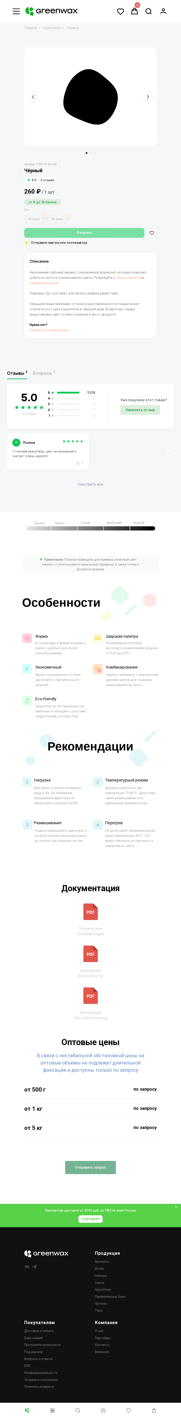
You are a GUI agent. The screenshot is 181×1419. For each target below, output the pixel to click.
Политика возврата (39, 1387)
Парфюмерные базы (110, 1297)
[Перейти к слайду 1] (86, 153)
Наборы (101, 1276)
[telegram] (34, 1266)
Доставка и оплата (38, 1331)
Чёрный (73, 28)
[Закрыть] (176, 1207)
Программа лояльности (42, 1345)
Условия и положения (40, 1380)
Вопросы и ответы (38, 1359)
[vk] (27, 1266)
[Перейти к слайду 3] (94, 153)
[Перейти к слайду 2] (90, 153)
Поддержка (33, 1352)
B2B (27, 1366)
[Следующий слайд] (147, 96)
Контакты (102, 1345)
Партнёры (102, 1338)
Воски (99, 1269)
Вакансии (102, 1352)
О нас (99, 1331)
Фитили (101, 1304)
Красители (51, 28)
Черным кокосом (128, 277)
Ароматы (102, 1262)
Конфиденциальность (41, 1373)
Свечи (99, 1283)
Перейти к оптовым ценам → (50, 330)
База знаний (33, 1338)
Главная (30, 28)
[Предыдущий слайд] (33, 96)
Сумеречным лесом (44, 283)
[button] (90, 1167)
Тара (98, 1310)
